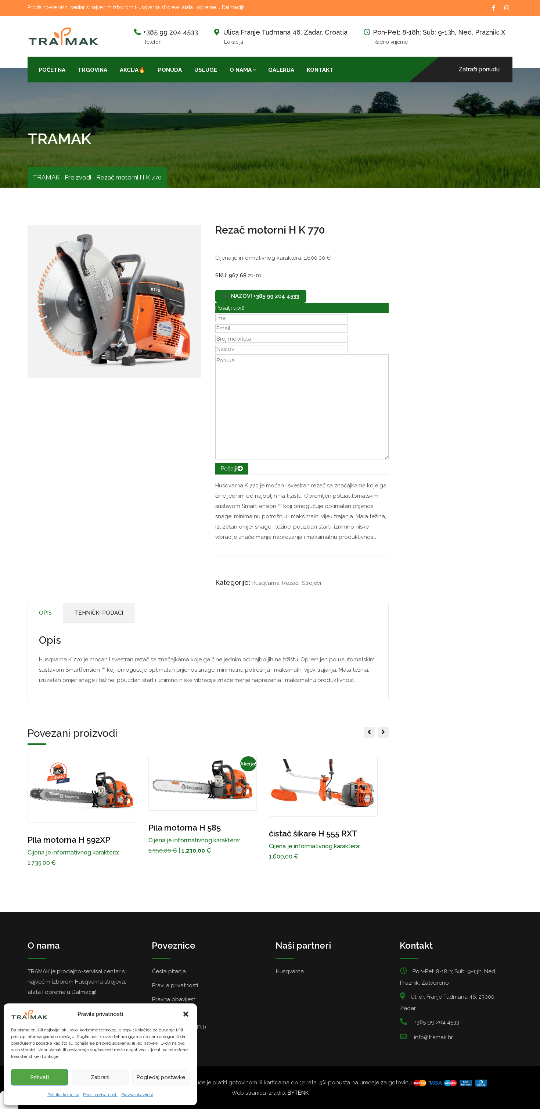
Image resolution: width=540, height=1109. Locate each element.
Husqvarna (266, 583)
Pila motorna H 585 (184, 827)
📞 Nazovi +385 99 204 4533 (261, 296)
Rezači (290, 583)
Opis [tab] (45, 612)
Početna (52, 70)
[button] (186, 1014)
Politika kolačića (63, 1094)
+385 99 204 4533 (170, 32)
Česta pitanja (169, 971)
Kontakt (320, 70)
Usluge (205, 70)
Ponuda (170, 70)
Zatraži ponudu (479, 69)
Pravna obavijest (137, 1094)
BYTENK (298, 1093)
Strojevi (311, 583)
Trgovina (92, 70)
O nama (241, 70)
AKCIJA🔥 (132, 70)
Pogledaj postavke (161, 1077)
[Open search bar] (346, 69)
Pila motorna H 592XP (69, 840)
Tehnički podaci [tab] (98, 612)
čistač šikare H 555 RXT (313, 833)
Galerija (281, 70)
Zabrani (100, 1077)
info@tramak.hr (433, 1037)
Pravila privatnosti (100, 1094)
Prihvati (39, 1077)
